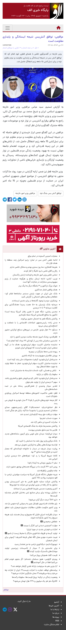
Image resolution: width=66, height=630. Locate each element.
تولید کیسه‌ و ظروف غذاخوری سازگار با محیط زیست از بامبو (32, 533)
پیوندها (55, 617)
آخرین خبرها (54, 606)
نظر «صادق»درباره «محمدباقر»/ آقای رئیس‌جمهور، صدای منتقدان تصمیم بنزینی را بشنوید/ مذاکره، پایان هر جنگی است (31, 409)
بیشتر (6, 589)
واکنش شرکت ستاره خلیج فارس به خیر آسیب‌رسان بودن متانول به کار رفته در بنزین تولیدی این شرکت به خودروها (31, 483)
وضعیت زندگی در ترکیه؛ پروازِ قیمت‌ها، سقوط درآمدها (34, 577)
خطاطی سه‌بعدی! (50, 521)
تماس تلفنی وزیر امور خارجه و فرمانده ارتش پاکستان (35, 275)
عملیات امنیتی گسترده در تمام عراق (42, 256)
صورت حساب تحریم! (48, 418)
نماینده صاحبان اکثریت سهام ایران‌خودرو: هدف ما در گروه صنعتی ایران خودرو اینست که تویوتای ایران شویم (31, 346)
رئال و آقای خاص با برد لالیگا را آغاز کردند (40, 271)
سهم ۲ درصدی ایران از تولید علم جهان (41, 382)
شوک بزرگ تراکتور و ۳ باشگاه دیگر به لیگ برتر (37, 286)
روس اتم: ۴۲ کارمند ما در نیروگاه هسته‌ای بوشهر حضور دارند (31, 467)
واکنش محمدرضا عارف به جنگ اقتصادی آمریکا (37, 426)
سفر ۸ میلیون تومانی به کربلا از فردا (42, 463)
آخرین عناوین (49, 249)
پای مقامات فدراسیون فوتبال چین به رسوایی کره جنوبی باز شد (31, 503)
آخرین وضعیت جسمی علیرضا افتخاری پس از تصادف (35, 489)
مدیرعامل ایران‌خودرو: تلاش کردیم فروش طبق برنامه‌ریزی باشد (31, 378)
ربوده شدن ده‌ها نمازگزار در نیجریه (43, 352)
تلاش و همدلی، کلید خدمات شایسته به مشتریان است (33, 370)
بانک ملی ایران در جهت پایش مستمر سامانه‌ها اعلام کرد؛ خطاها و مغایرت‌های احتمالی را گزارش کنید (31, 295)
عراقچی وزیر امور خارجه (25, 193)
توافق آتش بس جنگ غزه (50, 193)
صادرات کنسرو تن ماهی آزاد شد (44, 422)
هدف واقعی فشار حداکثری (46, 290)
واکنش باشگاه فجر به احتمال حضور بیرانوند (39, 319)
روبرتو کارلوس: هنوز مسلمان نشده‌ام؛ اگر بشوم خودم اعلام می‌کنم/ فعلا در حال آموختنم (31, 561)
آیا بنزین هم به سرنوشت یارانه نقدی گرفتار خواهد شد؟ (34, 566)
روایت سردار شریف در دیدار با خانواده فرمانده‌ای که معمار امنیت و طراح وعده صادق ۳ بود (31, 450)
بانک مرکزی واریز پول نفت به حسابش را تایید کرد (36, 441)
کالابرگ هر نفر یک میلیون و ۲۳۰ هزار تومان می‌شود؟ (35, 581)
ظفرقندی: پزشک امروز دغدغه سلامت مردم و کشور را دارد (33, 337)
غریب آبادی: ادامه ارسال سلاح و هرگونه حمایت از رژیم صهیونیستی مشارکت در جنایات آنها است (31, 280)
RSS (57, 621)
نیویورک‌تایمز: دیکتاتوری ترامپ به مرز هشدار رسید (35, 544)
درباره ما (55, 613)
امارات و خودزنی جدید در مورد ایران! (42, 529)
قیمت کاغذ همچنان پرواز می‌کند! (43, 555)
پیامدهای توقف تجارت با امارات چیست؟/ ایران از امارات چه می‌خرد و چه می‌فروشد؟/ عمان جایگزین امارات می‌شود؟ (31, 572)
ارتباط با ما (55, 609)
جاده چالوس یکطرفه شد (47, 470)
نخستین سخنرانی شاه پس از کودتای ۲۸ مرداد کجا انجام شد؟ (32, 341)
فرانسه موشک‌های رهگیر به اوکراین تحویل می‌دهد (36, 445)
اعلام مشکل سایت (51, 624)
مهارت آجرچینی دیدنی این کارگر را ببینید (40, 525)
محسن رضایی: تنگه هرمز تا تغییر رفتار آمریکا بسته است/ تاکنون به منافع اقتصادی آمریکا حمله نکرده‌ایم (31, 313)
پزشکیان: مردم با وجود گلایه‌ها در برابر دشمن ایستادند (34, 301)
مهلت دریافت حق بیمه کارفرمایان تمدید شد (38, 414)
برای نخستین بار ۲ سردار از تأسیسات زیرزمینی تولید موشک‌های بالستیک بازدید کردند (31, 550)
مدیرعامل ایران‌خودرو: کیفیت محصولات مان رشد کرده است (32, 359)
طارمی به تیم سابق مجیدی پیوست (42, 430)
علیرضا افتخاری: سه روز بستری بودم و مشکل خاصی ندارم (33, 267)
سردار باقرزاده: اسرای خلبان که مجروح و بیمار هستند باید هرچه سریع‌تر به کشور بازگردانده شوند (31, 516)
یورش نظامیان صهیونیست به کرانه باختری (39, 355)
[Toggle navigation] (7, 28)
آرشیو (56, 602)
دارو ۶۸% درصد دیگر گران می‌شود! (43, 499)
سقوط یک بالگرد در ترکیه (47, 374)
